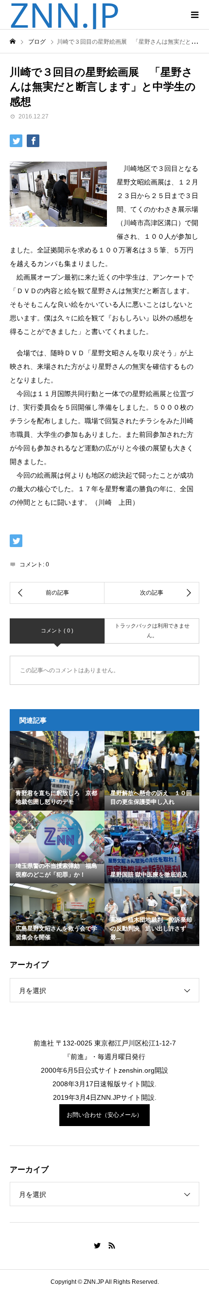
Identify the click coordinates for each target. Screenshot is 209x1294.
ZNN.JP (65, 14)
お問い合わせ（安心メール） (104, 1115)
